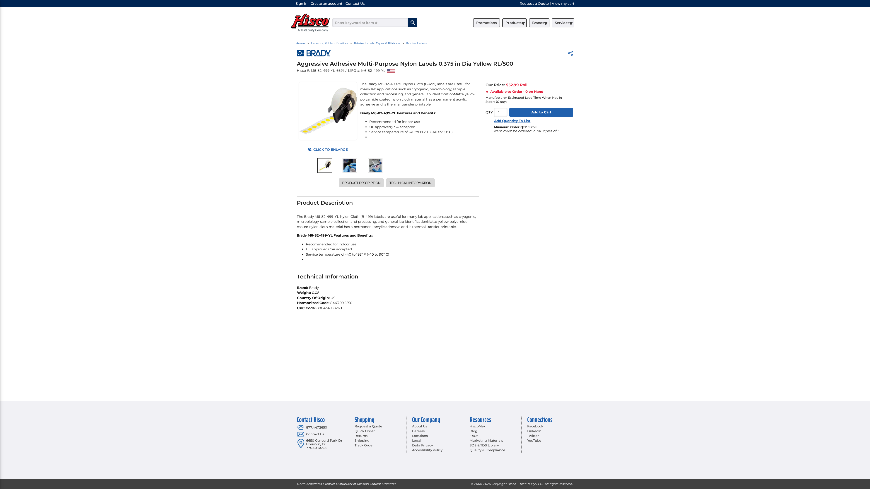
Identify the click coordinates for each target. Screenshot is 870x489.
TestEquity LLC (531, 484)
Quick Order (365, 431)
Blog (473, 431)
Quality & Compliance (487, 450)
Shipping (362, 440)
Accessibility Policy (427, 450)
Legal (416, 440)
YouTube (534, 440)
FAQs (474, 436)
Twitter (533, 436)
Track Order (364, 445)
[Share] (570, 54)
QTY (489, 112)
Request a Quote (368, 426)
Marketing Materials (486, 440)
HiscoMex (478, 426)
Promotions (486, 23)
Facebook (535, 426)
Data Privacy (422, 445)
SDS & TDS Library (484, 445)
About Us (419, 426)
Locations (420, 436)
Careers (418, 431)
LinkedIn (534, 431)
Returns (361, 436)
